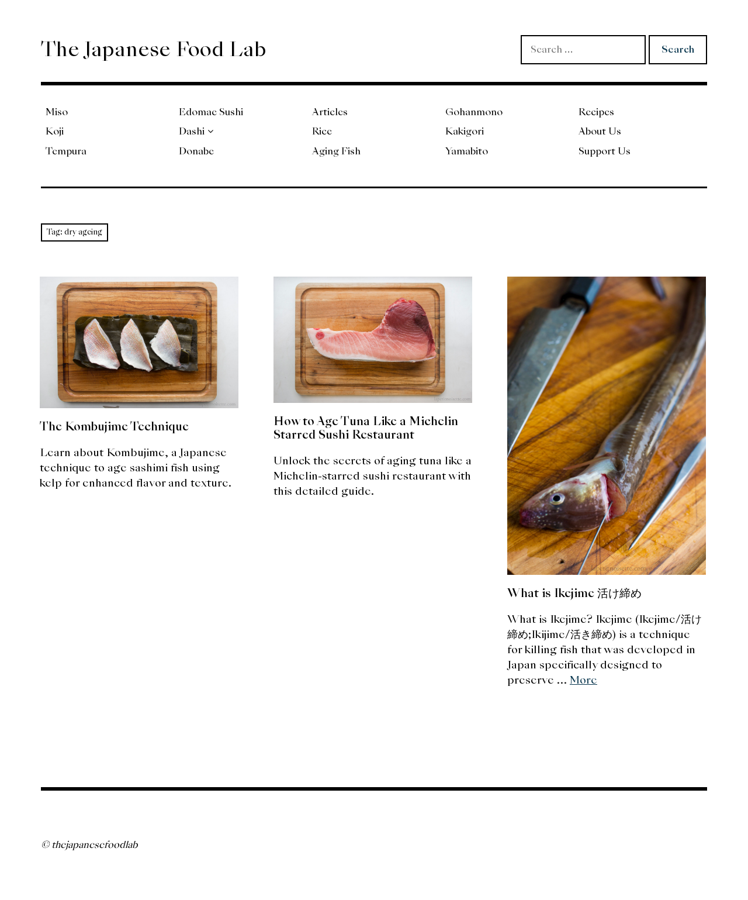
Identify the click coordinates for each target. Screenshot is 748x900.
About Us (600, 131)
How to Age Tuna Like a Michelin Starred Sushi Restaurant (365, 428)
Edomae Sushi (211, 112)
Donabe (196, 151)
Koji (55, 131)
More (583, 680)
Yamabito (466, 151)
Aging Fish (336, 151)
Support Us (605, 151)
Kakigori (464, 131)
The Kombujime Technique (114, 426)
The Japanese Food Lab (153, 49)
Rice (322, 131)
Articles (330, 112)
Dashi (192, 131)
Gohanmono (474, 112)
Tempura (66, 151)
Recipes (596, 112)
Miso (57, 112)
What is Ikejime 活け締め (574, 593)
